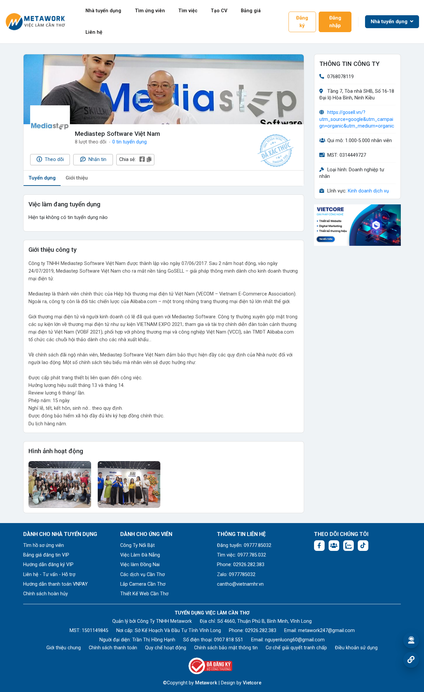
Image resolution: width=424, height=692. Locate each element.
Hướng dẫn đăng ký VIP (48, 564)
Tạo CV (219, 11)
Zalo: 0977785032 (236, 574)
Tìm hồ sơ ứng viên (43, 545)
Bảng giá (251, 11)
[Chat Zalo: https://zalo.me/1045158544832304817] (348, 545)
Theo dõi (53, 159)
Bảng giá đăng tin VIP (46, 555)
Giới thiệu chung (63, 648)
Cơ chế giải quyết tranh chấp (296, 648)
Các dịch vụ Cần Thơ (142, 574)
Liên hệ (93, 32)
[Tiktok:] (363, 545)
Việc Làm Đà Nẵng (140, 555)
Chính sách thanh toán (113, 648)
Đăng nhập (335, 21)
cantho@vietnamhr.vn (240, 584)
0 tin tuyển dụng (129, 142)
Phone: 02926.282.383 (240, 564)
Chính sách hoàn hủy (45, 594)
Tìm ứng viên (150, 11)
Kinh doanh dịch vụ (368, 191)
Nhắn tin (96, 159)
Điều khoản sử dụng (356, 648)
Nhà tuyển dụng (103, 11)
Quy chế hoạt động (165, 648)
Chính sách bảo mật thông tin (226, 648)
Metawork (206, 683)
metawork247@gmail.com (326, 630)
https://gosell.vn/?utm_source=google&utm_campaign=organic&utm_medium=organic (356, 119)
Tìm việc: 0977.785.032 (241, 555)
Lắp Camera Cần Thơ (142, 584)
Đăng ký (302, 21)
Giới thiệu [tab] (77, 178)
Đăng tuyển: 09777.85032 (244, 545)
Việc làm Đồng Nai (140, 564)
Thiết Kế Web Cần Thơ (144, 594)
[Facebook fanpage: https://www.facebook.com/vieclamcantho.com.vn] (319, 545)
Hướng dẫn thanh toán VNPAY (55, 584)
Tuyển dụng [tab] (42, 178)
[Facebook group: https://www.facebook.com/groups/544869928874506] (334, 545)
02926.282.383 (260, 630)
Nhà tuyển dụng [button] (390, 22)
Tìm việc (187, 11)
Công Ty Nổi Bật (137, 545)
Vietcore (252, 683)
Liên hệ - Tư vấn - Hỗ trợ (49, 574)
